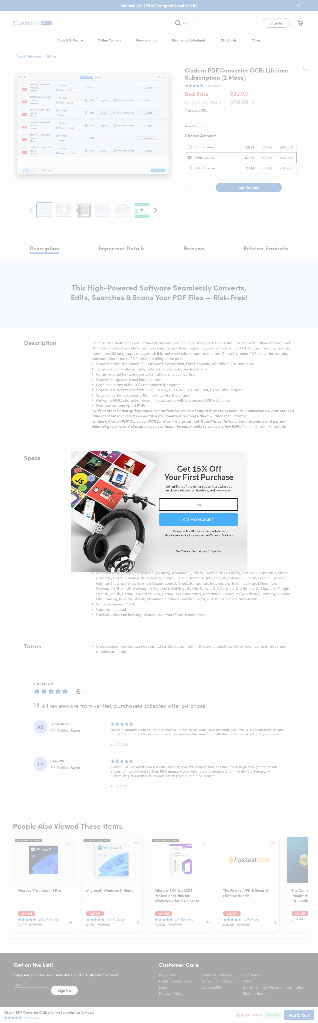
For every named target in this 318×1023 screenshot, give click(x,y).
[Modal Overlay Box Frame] (159, 511)
